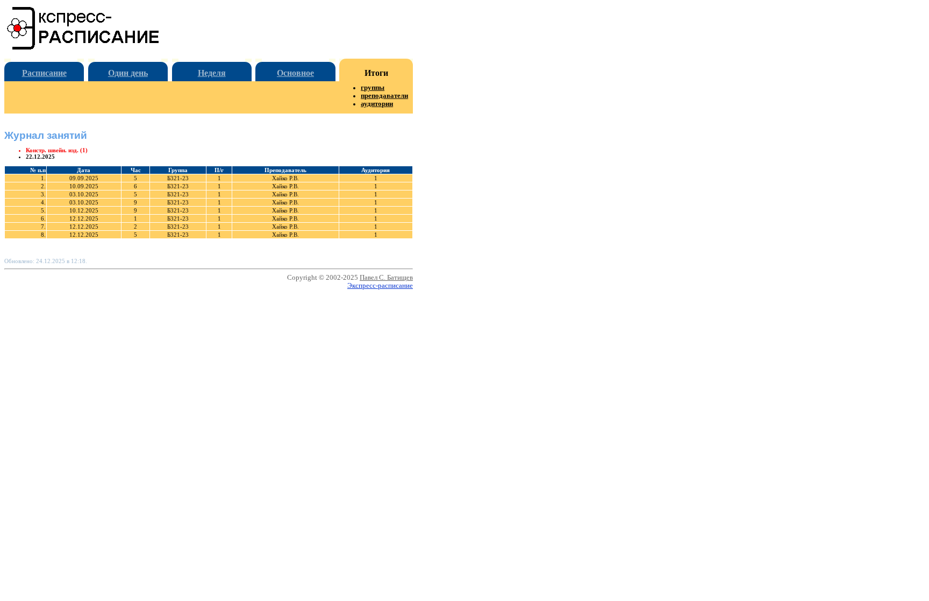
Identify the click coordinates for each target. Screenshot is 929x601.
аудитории (377, 104)
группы (372, 87)
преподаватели (384, 96)
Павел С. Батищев (386, 277)
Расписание (44, 72)
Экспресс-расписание (380, 285)
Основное (295, 72)
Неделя (212, 72)
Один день (128, 72)
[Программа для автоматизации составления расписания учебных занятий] (83, 47)
